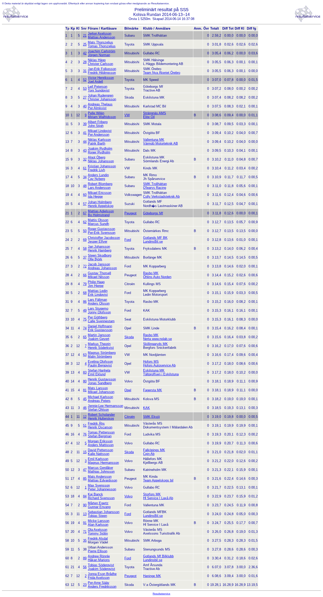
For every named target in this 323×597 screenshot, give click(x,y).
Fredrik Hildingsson (102, 73)
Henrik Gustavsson (102, 379)
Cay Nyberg (96, 179)
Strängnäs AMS (154, 113)
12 (85, 417)
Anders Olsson (99, 303)
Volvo (128, 496)
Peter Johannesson (102, 489)
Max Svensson (99, 485)
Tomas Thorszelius (102, 46)
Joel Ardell (95, 81)
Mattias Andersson (101, 37)
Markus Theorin (99, 344)
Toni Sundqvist (99, 90)
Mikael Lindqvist (100, 131)
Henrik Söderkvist (101, 348)
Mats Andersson (100, 476)
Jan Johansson (99, 246)
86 (85, 302)
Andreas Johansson (102, 268)
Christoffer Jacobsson (104, 238)
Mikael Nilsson (98, 277)
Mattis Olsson (98, 220)
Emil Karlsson (98, 459)
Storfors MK (152, 494)
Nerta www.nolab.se (157, 339)
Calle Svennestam (101, 321)
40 (85, 106)
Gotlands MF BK (155, 238)
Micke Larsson (98, 521)
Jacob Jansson (99, 264)
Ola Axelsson (97, 530)
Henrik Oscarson (100, 427)
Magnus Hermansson (103, 463)
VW (127, 115)
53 (85, 88)
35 (85, 540)
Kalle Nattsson (98, 454)
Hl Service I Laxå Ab (158, 498)
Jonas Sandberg (100, 383)
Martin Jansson (99, 335)
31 (85, 71)
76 (85, 434)
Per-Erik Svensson (101, 233)
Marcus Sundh (98, 224)
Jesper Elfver (97, 241)
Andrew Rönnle (99, 556)
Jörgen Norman (99, 55)
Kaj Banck (95, 494)
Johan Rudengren (100, 95)
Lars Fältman (97, 300)
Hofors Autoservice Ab (159, 365)
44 (85, 142)
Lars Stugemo (98, 308)
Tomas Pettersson (101, 432)
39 (85, 124)
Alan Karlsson (98, 524)
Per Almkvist (97, 108)
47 (85, 470)
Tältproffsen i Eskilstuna (161, 374)
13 (85, 514)
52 (85, 80)
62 (85, 222)
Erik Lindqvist (98, 294)
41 (85, 133)
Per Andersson (98, 134)
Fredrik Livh (96, 170)
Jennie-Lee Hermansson (105, 406)
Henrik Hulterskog (101, 418)
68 (85, 293)
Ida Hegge (95, 196)
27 (85, 97)
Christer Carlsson (100, 64)
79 (85, 284)
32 (85, 159)
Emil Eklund (96, 374)
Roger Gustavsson (101, 229)
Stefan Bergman (100, 436)
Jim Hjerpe (95, 286)
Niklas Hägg (96, 60)
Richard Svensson (101, 498)
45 (85, 399)
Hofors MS (151, 361)
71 (85, 532)
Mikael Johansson (101, 392)
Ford (127, 240)
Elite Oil (149, 117)
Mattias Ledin (97, 291)
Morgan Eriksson (100, 441)
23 (85, 585)
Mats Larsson (98, 388)
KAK (146, 408)
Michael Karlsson (100, 397)
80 (85, 381)
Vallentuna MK (153, 140)
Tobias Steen (97, 516)
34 (85, 177)
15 (85, 452)
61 (85, 168)
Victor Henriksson (101, 78)
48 (85, 186)
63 (85, 355)
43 (85, 150)
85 (85, 478)
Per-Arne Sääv (98, 583)
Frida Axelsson (99, 578)
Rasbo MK (150, 273)
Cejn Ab (148, 454)
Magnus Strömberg (102, 353)
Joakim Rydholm (100, 148)
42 (85, 53)
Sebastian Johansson (103, 512)
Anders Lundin (98, 175)
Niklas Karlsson (99, 140)
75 (85, 319)
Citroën (129, 417)
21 (85, 35)
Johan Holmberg (100, 202)
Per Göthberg (97, 317)
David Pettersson (100, 450)
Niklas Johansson (101, 161)
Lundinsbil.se (152, 560)
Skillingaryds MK (155, 344)
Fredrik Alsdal (98, 538)
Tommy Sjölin (98, 533)
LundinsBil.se (153, 241)
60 (85, 195)
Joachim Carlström (101, 51)
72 (85, 266)
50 (85, 231)
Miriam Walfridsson (102, 117)
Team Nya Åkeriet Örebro (161, 73)
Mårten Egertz (98, 503)
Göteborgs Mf (153, 213)
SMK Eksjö (151, 417)
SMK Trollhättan (155, 184)
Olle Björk (95, 259)
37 (85, 257)
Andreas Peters (99, 401)
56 (85, 567)
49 (85, 310)
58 (85, 248)
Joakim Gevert (98, 339)
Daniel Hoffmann (100, 326)
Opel (127, 390)
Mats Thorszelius (100, 42)
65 (85, 337)
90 (85, 505)
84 (85, 496)
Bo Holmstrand (99, 215)
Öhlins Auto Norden (157, 277)
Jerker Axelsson (99, 33)
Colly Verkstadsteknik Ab (161, 196)
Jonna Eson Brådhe (102, 574)
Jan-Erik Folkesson (102, 69)
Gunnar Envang (99, 507)
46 (85, 408)
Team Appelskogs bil (158, 480)
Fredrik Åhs (96, 423)
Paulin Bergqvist (100, 365)
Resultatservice (161, 593)
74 (85, 328)
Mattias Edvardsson (102, 480)
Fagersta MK (152, 390)
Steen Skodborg (99, 255)
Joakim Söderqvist (101, 569)
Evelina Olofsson (100, 361)
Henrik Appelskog (100, 206)
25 (85, 44)
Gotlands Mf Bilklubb (158, 556)
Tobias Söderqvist (101, 565)
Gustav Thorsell (99, 273)
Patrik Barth (96, 143)
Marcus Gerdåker (100, 468)
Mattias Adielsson (101, 211)
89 (85, 558)
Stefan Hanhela (99, 370)
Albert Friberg (97, 122)
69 (85, 240)
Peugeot (130, 213)
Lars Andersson (99, 188)
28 (85, 62)
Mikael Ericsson (99, 193)
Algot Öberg (96, 157)
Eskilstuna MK (154, 370)
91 (85, 523)
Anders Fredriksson (102, 586)
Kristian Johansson (102, 166)
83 (85, 372)
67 (85, 213)
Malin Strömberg (100, 356)
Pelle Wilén (96, 113)
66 (85, 275)
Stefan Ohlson (98, 409)
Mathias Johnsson (101, 471)
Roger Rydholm (99, 152)
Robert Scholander (101, 415)
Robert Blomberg (100, 184)
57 (85, 204)
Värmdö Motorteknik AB (160, 143)
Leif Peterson (97, 86)
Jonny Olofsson (99, 312)
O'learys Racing (154, 188)
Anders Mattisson (101, 445)
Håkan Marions (99, 560)
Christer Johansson (102, 99)
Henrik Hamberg (99, 250)
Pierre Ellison (97, 551)
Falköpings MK (154, 450)
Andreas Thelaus (100, 104)
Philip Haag (96, 282)
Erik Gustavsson (100, 330)
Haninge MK (152, 576)
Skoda (129, 337)
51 (85, 425)
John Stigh (95, 126)
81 (85, 390)
